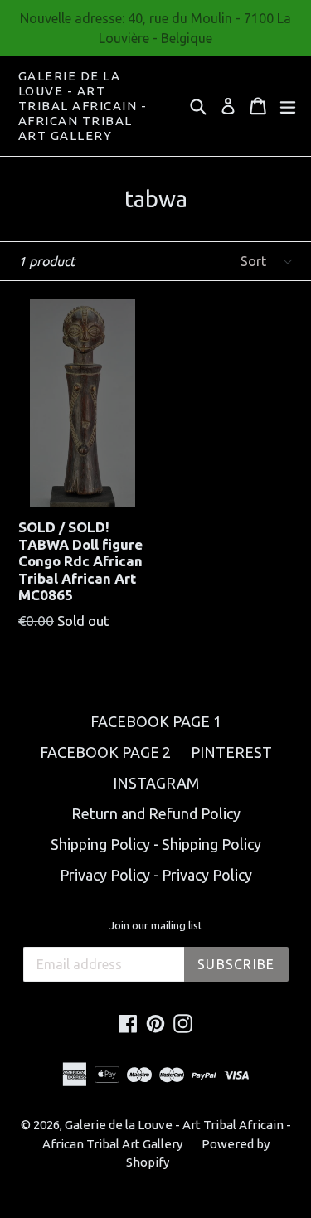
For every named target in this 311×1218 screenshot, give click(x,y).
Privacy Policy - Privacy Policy (156, 874)
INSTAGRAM (156, 782)
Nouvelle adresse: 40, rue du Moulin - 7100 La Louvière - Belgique (155, 28)
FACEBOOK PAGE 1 (155, 721)
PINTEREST (231, 752)
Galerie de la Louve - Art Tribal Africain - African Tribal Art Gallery (83, 106)
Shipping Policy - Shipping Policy (156, 844)
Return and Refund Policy (156, 813)
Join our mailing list (155, 925)
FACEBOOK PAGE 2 (105, 752)
